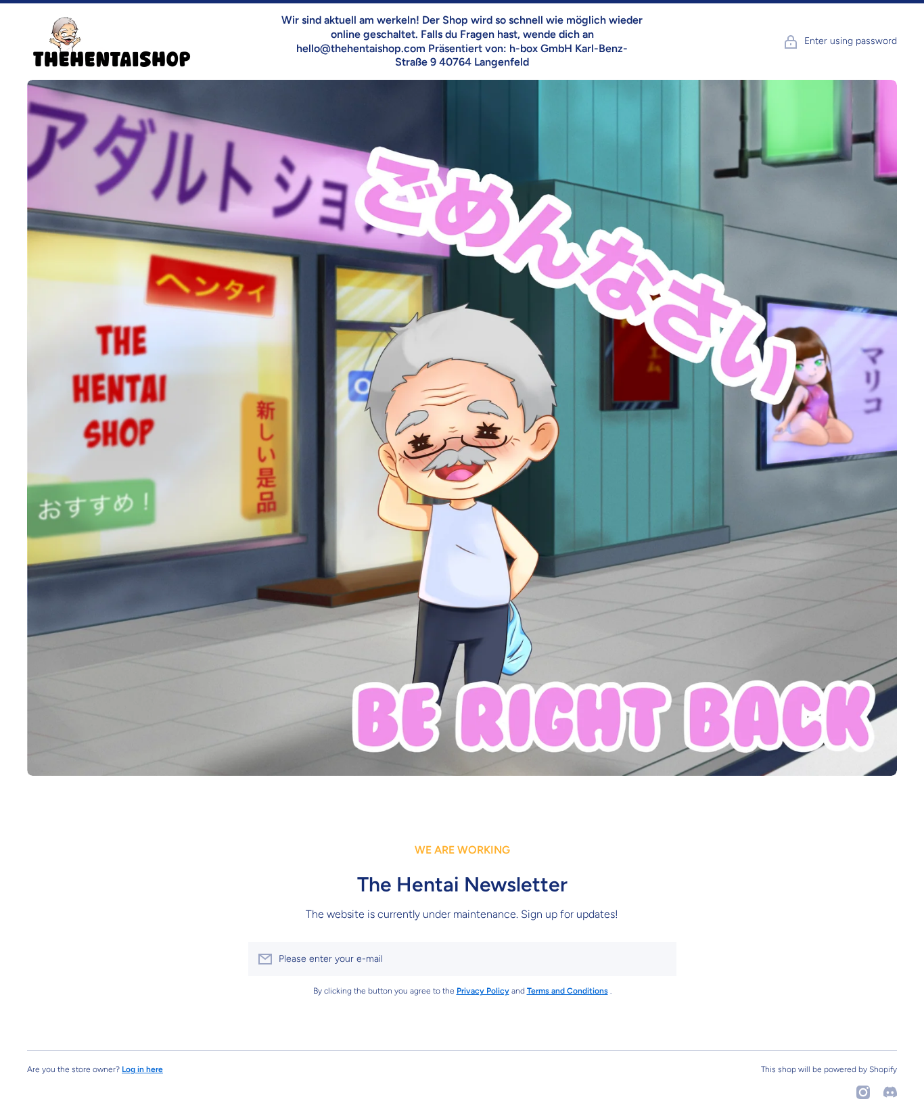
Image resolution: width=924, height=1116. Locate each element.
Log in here (142, 1069)
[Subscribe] (659, 959)
